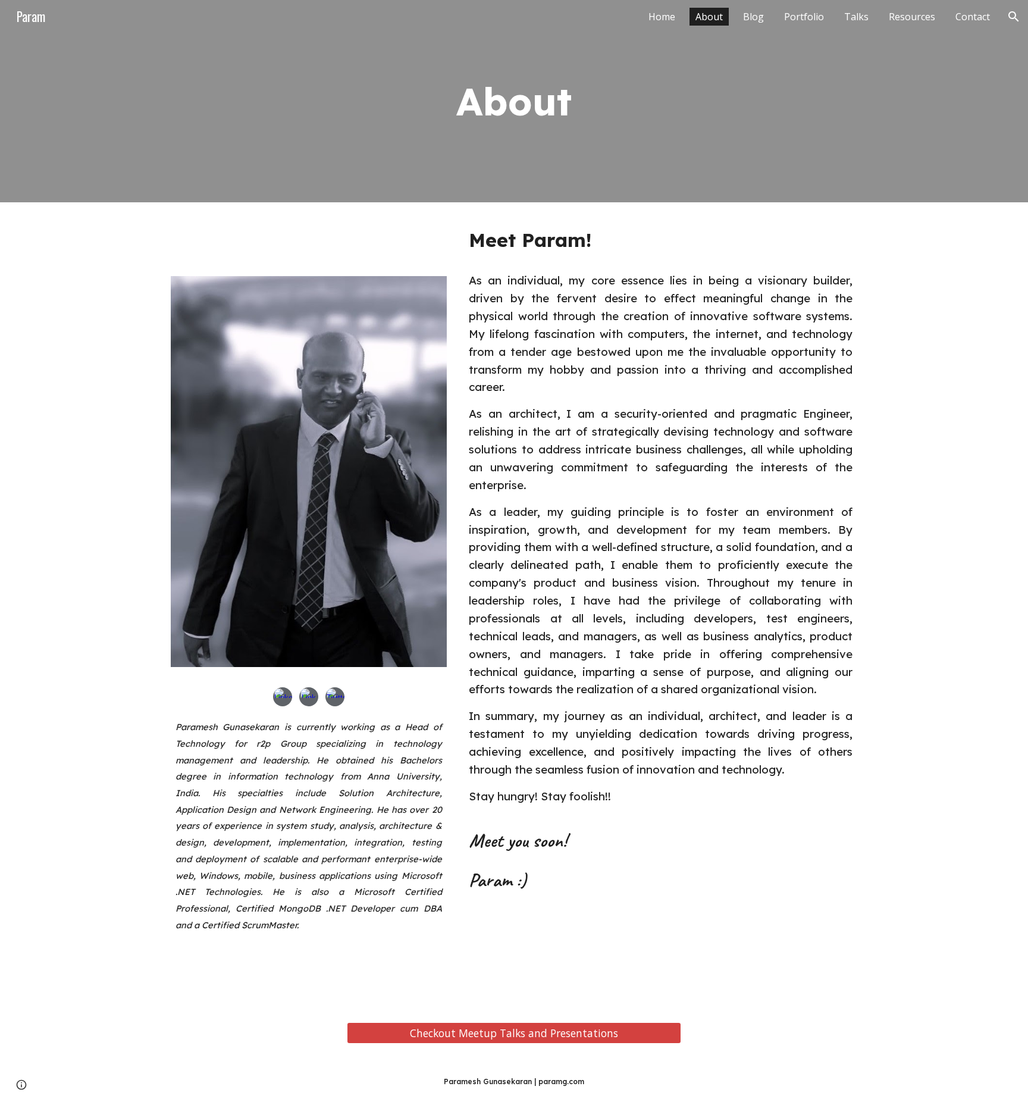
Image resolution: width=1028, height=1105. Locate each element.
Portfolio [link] (804, 16)
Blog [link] (753, 16)
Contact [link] (972, 16)
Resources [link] (912, 16)
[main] (514, 101)
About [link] (709, 16)
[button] (1013, 16)
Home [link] (661, 16)
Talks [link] (856, 16)
